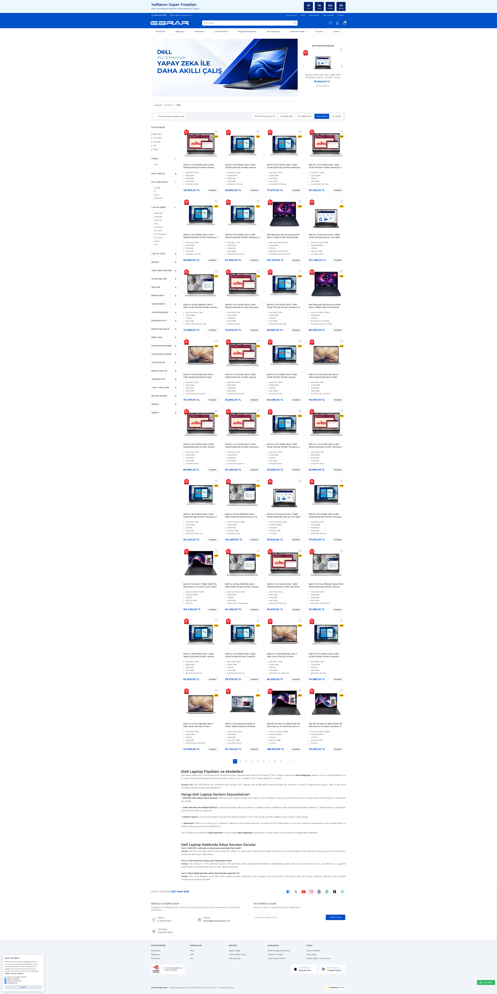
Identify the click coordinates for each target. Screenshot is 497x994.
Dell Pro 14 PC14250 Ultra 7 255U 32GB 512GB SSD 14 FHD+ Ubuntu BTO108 (199, 447)
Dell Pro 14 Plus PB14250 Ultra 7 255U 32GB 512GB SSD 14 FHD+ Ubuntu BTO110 (324, 377)
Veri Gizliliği (311, 954)
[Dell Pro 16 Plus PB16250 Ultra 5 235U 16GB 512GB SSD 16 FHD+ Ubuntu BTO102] (326, 565)
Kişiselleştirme (12, 983)
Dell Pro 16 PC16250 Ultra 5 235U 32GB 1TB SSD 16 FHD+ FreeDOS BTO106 (324, 656)
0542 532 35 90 (160, 15)
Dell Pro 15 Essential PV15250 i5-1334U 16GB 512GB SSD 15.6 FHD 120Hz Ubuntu (240, 726)
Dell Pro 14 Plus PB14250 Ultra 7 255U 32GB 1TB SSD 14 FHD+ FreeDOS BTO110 (282, 656)
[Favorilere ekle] (341, 49)
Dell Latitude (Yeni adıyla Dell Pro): (200, 807)
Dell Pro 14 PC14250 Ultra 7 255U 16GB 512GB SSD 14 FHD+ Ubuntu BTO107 (240, 377)
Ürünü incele (321, 86)
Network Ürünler (297, 31)
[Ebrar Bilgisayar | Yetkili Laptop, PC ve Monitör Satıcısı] (169, 23)
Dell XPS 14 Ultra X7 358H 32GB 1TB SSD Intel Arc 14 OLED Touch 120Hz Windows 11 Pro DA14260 (200, 587)
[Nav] (304, 66)
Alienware (157, 134)
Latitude (156, 142)
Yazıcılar (318, 31)
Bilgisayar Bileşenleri (247, 31)
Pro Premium (160, 234)
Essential (158, 217)
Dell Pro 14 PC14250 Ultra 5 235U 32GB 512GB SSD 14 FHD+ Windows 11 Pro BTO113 (241, 307)
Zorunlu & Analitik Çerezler (16, 977)
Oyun (156, 195)
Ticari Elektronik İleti (277, 958)
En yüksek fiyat (304, 116)
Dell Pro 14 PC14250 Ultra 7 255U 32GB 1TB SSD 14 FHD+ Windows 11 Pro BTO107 (325, 167)
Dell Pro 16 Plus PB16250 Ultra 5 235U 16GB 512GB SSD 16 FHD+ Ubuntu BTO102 (326, 587)
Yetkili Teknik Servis (237, 954)
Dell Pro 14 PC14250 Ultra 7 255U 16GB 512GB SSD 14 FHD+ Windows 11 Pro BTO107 (283, 587)
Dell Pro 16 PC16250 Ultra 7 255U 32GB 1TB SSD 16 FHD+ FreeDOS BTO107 (240, 656)
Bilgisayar (180, 31)
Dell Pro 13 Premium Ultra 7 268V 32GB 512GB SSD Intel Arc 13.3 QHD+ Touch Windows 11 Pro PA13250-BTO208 (323, 76)
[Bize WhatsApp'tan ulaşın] (154, 931)
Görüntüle (335, 917)
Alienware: (188, 823)
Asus (192, 950)
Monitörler (199, 31)
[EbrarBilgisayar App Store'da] (304, 969)
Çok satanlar (321, 116)
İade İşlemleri (235, 958)
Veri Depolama (273, 31)
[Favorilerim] (330, 23)
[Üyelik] (337, 23)
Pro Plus (158, 231)
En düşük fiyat (286, 116)
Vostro (156, 149)
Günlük (157, 188)
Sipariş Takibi (234, 950)
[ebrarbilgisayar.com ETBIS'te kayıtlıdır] (156, 969)
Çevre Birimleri (220, 31)
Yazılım (336, 31)
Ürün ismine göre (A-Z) (264, 116)
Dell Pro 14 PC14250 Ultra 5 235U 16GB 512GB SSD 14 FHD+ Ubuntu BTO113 (198, 167)
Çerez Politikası (313, 950)
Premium (158, 198)
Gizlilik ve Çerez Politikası (14, 973)
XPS (155, 145)
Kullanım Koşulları (275, 954)
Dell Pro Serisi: (190, 817)
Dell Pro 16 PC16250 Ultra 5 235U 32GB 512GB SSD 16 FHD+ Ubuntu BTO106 (240, 167)
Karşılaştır (212, 190)
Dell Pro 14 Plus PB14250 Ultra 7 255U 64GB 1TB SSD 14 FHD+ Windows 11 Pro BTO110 (198, 726)
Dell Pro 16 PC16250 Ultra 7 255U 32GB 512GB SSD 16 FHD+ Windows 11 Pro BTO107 (283, 167)
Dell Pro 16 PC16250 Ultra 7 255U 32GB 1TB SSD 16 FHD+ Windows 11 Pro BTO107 (283, 307)
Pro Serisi (157, 138)
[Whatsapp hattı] (486, 982)
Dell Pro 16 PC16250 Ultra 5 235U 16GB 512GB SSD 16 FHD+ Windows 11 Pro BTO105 (200, 237)
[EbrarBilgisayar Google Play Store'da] (332, 969)
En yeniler (336, 116)
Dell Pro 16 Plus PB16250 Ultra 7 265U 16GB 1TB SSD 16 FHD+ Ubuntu (242, 585)
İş (155, 191)
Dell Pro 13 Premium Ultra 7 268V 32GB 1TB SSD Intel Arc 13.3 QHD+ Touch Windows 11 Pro (324, 237)
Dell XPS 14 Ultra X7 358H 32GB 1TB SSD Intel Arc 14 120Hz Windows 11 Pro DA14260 (283, 726)
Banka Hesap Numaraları (279, 950)
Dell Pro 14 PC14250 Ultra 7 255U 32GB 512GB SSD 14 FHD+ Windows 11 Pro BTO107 (241, 447)
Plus (156, 224)
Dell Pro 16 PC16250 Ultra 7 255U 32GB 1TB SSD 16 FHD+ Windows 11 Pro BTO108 (283, 447)
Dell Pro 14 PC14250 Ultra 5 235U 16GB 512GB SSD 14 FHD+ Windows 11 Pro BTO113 (325, 447)
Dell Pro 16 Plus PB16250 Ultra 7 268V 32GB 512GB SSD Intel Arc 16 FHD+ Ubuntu (241, 517)
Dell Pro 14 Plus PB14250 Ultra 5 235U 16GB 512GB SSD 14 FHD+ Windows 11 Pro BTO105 (198, 377)
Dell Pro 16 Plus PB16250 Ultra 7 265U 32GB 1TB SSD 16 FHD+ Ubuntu (200, 305)
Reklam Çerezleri (13, 979)
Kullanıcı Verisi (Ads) (14, 981)
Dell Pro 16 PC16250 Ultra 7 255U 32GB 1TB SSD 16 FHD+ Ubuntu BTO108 (282, 377)
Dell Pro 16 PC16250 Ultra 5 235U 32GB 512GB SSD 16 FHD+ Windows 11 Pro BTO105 (325, 517)
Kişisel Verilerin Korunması (318, 958)
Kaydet (23, 987)
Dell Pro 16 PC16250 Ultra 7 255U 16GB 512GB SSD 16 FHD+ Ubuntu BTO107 (198, 656)
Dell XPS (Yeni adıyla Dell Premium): (200, 798)
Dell (156, 164)
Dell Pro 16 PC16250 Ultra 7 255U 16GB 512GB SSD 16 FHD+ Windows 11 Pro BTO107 (242, 237)
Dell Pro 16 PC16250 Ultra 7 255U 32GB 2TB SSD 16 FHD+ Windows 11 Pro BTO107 (200, 517)
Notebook (160, 31)
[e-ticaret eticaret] (336, 987)
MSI (192, 958)
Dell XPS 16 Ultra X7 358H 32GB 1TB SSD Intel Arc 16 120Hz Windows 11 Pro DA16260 (325, 726)
